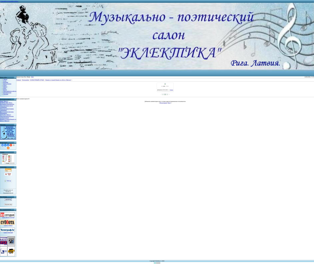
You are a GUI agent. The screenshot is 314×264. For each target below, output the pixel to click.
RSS (32, 77)
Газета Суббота (8, 225)
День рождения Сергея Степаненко (6, 106)
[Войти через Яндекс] (11, 145)
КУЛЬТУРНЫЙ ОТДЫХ (37, 80)
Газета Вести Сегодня (8, 217)
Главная (2, 1)
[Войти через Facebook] (8, 145)
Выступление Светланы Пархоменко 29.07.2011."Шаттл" (7, 113)
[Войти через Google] (13, 145)
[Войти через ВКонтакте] (5, 145)
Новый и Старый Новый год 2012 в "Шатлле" (8, 120)
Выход (14, 1)
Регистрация (8, 1)
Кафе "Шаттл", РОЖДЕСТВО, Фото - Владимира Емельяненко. (7, 103)
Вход (17, 1)
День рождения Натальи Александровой (7, 117)
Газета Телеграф (8, 232)
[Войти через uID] (2, 145)
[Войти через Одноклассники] (8, 148)
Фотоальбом (25, 80)
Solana (171, 90)
